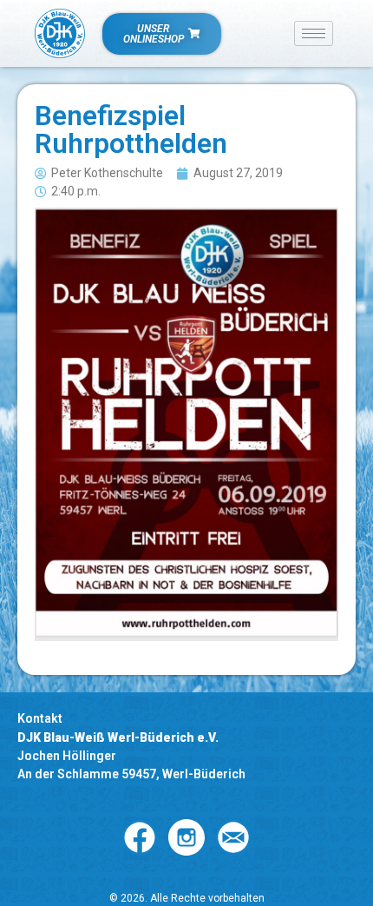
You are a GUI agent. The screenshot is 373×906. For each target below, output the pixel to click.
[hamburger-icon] (313, 33)
